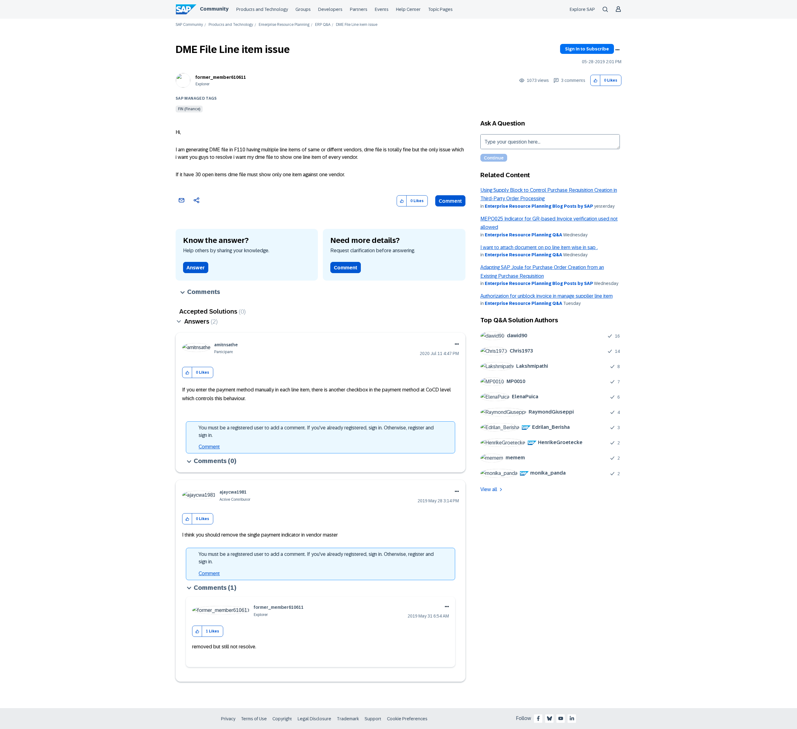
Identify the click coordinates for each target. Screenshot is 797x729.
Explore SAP (582, 9)
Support (373, 718)
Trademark (348, 718)
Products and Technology (262, 9)
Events (382, 9)
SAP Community (189, 25)
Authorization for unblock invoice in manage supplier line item (546, 296)
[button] (595, 80)
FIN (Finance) (189, 109)
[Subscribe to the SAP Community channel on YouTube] (560, 718)
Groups (303, 9)
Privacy (228, 718)
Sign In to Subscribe (587, 48)
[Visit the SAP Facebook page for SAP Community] (538, 718)
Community (214, 9)
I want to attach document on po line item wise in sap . (539, 247)
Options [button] (617, 49)
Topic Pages (440, 9)
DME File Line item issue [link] (356, 25)
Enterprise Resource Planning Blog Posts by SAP (539, 206)
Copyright (282, 718)
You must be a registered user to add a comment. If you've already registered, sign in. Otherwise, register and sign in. (316, 431)
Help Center (408, 9)
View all (488, 489)
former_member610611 (221, 77)
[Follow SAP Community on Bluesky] (549, 718)
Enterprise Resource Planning (284, 25)
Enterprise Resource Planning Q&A (523, 234)
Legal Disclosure (314, 718)
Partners (358, 9)
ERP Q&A (322, 25)
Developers (330, 9)
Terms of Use (254, 718)
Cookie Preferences (407, 718)
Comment (450, 201)
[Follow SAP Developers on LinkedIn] (571, 718)
